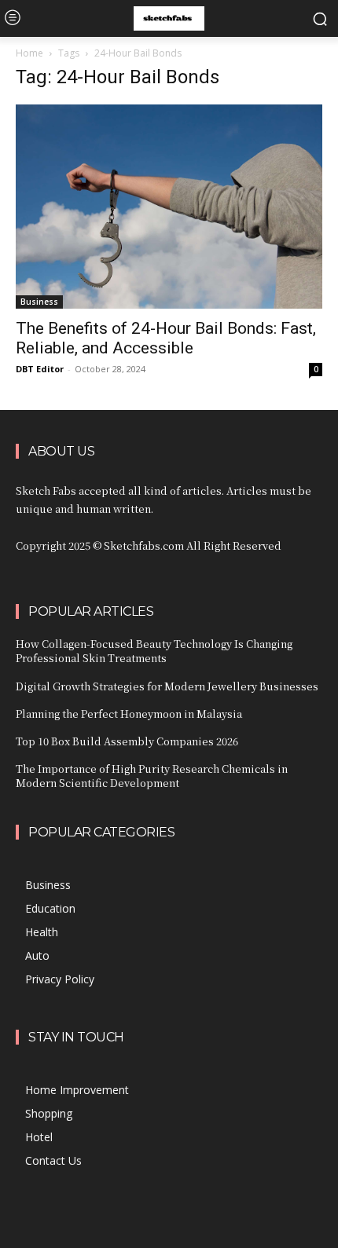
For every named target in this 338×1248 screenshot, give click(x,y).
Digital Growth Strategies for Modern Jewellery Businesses (167, 686)
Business (39, 301)
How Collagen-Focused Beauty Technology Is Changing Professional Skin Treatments (154, 650)
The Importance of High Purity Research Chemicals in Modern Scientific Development (152, 775)
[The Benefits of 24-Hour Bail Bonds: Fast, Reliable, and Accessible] (169, 206)
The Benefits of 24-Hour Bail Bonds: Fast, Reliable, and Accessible (166, 338)
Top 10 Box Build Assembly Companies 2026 (127, 741)
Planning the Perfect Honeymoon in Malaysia (129, 713)
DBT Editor (40, 369)
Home (29, 53)
